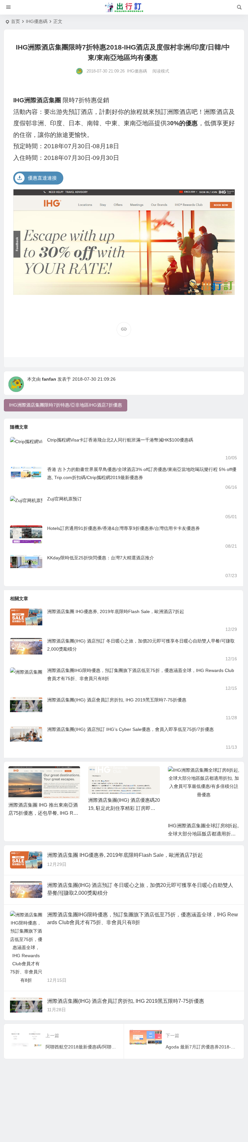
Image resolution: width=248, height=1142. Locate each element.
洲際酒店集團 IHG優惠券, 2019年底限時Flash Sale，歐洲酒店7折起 (115, 611)
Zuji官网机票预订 (64, 498)
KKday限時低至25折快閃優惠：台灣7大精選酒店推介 (100, 557)
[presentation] (202, 776)
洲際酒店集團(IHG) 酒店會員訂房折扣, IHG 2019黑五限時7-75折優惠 (116, 699)
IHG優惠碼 (36, 21)
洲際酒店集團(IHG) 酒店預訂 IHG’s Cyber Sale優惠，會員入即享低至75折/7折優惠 (130, 729)
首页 (15, 21)
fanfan (49, 379)
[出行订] (124, 7)
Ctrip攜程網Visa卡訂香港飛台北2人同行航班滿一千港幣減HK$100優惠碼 (120, 439)
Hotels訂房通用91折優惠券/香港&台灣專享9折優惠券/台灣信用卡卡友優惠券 (123, 528)
